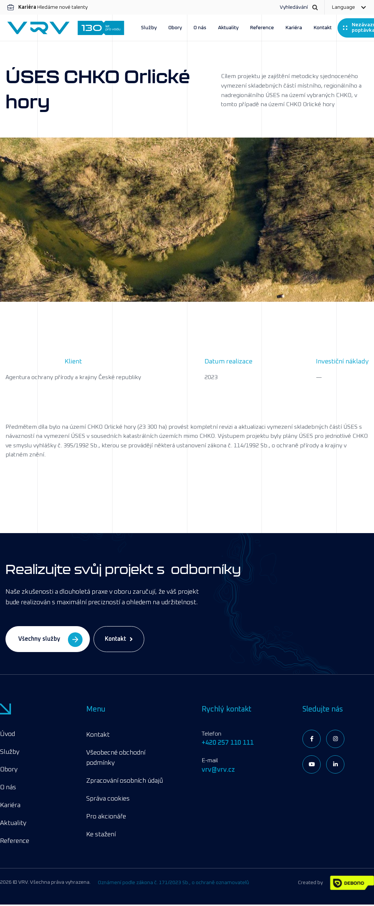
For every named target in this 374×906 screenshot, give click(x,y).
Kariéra (294, 27)
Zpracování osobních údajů (124, 781)
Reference (262, 27)
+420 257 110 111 (227, 743)
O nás (200, 27)
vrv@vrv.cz (218, 770)
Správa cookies (108, 798)
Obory (175, 27)
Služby (149, 27)
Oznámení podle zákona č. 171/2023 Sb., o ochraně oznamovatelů (173, 882)
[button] (349, 7)
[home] (65, 28)
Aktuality (228, 27)
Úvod (7, 734)
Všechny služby (39, 639)
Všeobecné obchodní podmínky (115, 758)
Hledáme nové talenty (53, 7)
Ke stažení (101, 834)
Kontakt (323, 27)
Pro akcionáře (106, 816)
